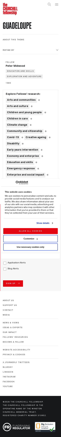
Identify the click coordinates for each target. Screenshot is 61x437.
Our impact (10, 332)
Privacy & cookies (14, 354)
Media (6, 315)
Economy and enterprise (23, 156)
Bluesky (8, 367)
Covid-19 (13, 137)
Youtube (8, 386)
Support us (10, 305)
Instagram (9, 377)
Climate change (17, 125)
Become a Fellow (13, 342)
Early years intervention (22, 150)
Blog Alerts (13, 269)
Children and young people (24, 112)
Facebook (9, 381)
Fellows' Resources (15, 337)
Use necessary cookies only (30, 247)
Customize (29, 238)
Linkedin (8, 372)
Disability (13, 143)
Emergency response (21, 168)
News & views (11, 323)
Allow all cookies (30, 231)
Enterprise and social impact (25, 175)
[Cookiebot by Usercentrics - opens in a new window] (15, 182)
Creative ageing (36, 137)
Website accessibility (16, 350)
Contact (8, 310)
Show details (42, 223)
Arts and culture (17, 106)
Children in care (17, 118)
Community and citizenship (24, 131)
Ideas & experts (13, 327)
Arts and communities (21, 100)
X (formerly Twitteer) (16, 362)
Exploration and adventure (24, 76)
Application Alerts (17, 263)
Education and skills (20, 71)
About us (8, 300)
